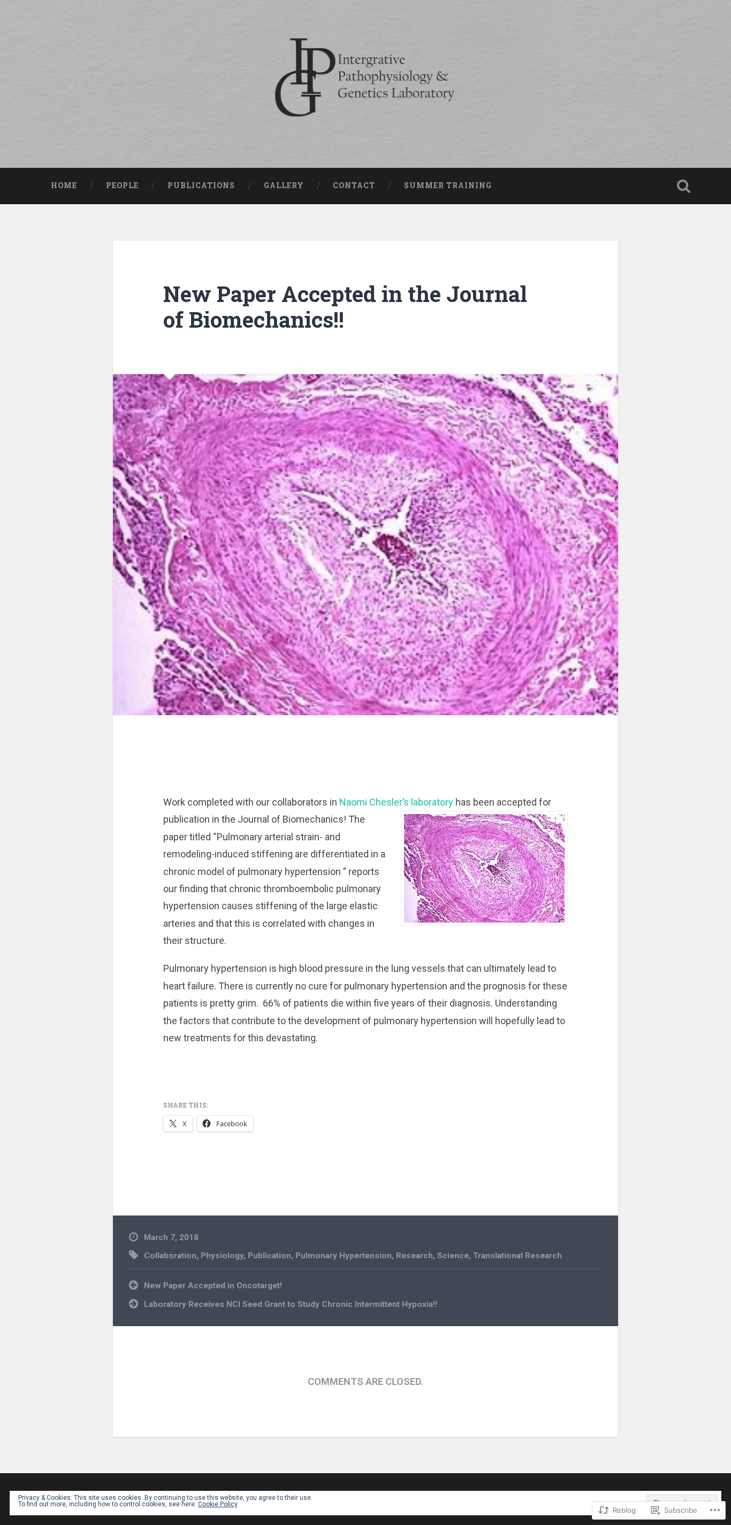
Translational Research (517, 1255)
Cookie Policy (218, 1504)
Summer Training (448, 185)
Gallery (284, 185)
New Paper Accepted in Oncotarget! (213, 1285)
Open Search (684, 186)
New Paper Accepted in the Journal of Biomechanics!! (345, 307)
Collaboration (170, 1255)
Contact (354, 185)
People (122, 185)
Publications (201, 185)
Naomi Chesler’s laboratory (396, 802)
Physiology (222, 1255)
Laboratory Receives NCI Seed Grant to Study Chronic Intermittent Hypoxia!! (290, 1304)
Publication (269, 1255)
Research (414, 1255)
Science (453, 1255)
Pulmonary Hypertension (343, 1255)
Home (64, 185)
